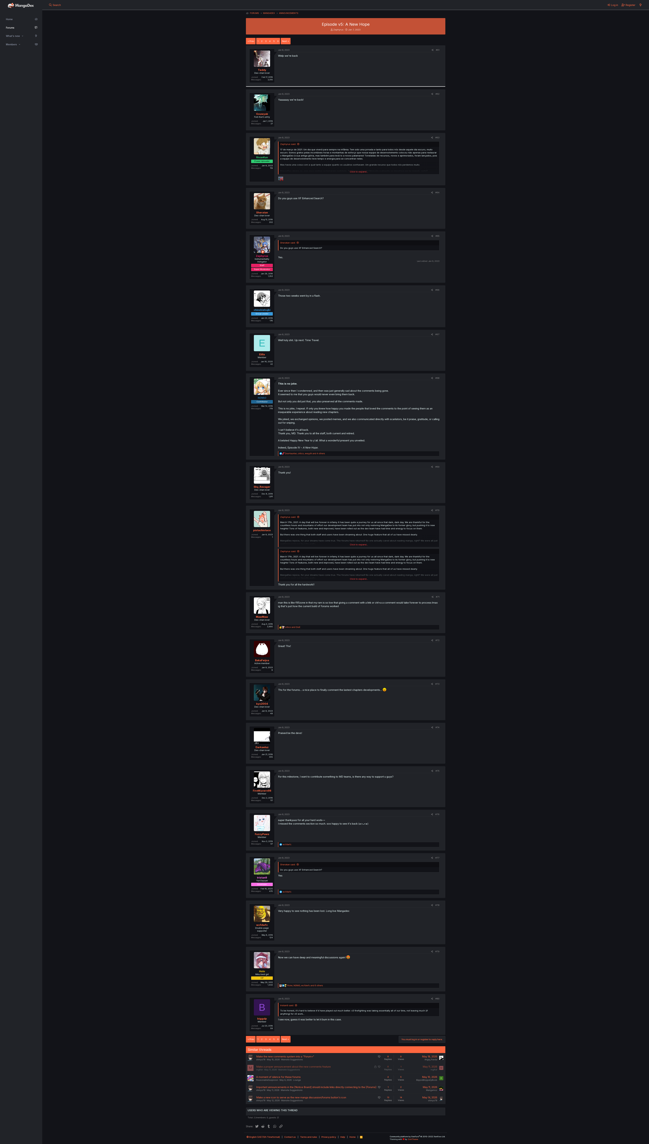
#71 (437, 597)
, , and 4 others (305, 453)
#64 (437, 192)
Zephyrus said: (288, 144)
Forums (10, 27)
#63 (437, 137)
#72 (437, 640)
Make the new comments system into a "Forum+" (285, 1056)
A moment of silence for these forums (278, 1077)
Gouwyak (262, 113)
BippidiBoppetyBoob (426, 1080)
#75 (437, 771)
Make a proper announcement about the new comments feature (293, 1066)
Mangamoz (431, 1090)
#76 (437, 814)
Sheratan (262, 212)
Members (11, 44)
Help (342, 1137)
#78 (437, 905)
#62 (437, 94)
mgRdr (259, 1069)
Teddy (262, 70)
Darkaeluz (262, 747)
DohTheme (413, 1139)
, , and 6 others (305, 985)
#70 (437, 510)
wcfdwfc (262, 925)
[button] (22, 36)
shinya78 (260, 1059)
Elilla (262, 354)
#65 (437, 236)
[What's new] (640, 5)
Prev (251, 41)
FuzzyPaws (262, 834)
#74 (437, 727)
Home (9, 19)
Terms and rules (308, 1137)
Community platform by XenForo (417, 1136)
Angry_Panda (431, 1059)
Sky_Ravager (262, 486)
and (292, 627)
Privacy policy (328, 1137)
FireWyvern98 (262, 790)
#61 (437, 50)
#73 (437, 684)
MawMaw (262, 616)
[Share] (432, 50)
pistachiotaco (262, 530)
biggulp (262, 1018)
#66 (437, 290)
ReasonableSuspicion (267, 1080)
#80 (437, 998)
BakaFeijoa (262, 660)
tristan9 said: (287, 1005)
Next (284, 41)
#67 (437, 334)
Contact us (290, 1137)
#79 (437, 951)
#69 (437, 467)
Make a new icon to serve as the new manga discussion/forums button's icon (301, 1097)
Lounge (297, 1080)
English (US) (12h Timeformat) (264, 1137)
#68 (437, 378)
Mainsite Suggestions (292, 1059)
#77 (437, 858)
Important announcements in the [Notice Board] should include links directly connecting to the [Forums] (316, 1087)
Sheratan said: (287, 242)
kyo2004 (262, 703)
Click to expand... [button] (359, 171)
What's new (13, 35)
